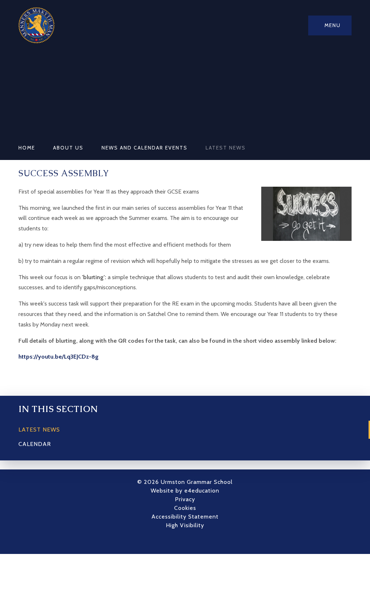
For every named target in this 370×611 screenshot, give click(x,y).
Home (26, 147)
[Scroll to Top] (195, 541)
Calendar (34, 444)
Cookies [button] (185, 507)
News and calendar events (145, 147)
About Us (68, 147)
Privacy (185, 499)
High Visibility (185, 525)
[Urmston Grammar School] (36, 25)
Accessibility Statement (185, 516)
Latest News (226, 147)
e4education (201, 490)
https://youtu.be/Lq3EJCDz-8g (58, 356)
